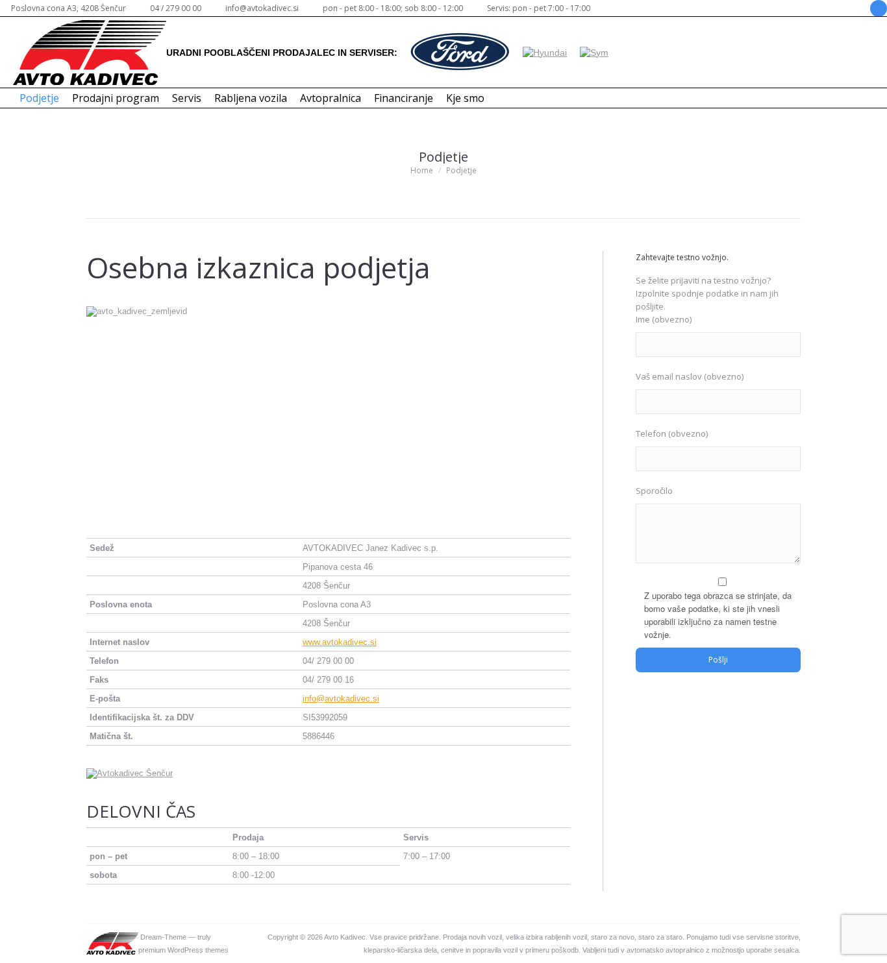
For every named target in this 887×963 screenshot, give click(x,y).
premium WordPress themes (183, 950)
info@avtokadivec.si (341, 698)
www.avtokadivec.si (340, 642)
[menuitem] (39, 98)
